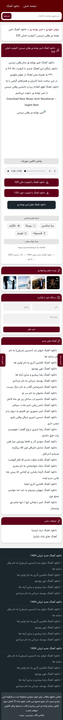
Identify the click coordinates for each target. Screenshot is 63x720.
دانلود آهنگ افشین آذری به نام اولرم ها (35, 363)
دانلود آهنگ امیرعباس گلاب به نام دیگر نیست (32, 387)
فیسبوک (37, 233)
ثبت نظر (31, 329)
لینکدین (46, 226)
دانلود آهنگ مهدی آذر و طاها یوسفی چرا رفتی (32, 442)
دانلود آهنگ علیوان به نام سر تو (39, 393)
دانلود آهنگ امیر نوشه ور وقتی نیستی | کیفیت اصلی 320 (30, 50)
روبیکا (29, 226)
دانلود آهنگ (12, 6)
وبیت (21, 715)
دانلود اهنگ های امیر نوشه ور (31, 205)
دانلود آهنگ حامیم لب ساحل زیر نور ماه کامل (32, 399)
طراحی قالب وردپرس (35, 715)
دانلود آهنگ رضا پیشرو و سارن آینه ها (36, 375)
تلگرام (12, 226)
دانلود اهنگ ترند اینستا (44, 530)
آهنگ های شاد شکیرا (45, 537)
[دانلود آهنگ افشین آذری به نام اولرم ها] (39, 283)
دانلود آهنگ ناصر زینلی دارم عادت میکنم (35, 405)
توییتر (20, 233)
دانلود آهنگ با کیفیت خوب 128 (29, 193)
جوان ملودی (52, 29)
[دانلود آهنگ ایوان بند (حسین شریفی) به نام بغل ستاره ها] (53, 283)
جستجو (7, 16)
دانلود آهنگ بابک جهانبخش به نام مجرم (35, 466)
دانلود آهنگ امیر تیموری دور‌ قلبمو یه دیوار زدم (31, 411)
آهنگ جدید (32, 69)
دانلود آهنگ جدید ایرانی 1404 (39, 255)
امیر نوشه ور (36, 29)
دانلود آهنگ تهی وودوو (44, 369)
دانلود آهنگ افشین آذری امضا (40, 484)
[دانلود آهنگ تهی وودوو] (24, 283)
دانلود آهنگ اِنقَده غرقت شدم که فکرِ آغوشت (32, 460)
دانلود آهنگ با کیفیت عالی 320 (30, 182)
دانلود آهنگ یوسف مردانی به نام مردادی (35, 381)
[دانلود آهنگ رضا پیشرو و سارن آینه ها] (10, 283)
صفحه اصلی (30, 6)
